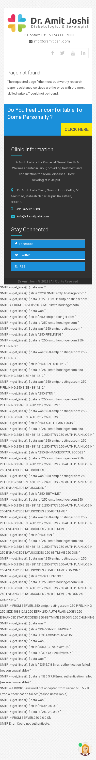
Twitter (24, 255)
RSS (22, 266)
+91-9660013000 (60, 35)
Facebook (25, 244)
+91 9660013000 (28, 209)
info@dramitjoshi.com (33, 216)
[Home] (48, 23)
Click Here (76, 129)
